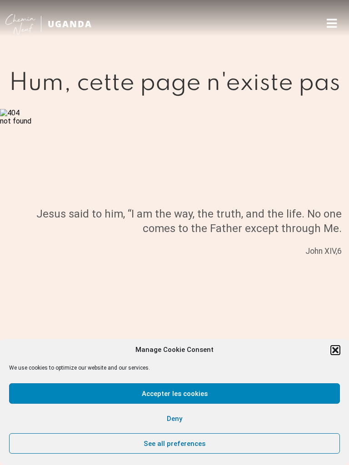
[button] (335, 350)
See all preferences (174, 444)
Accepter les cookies (175, 394)
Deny (174, 419)
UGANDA (70, 24)
